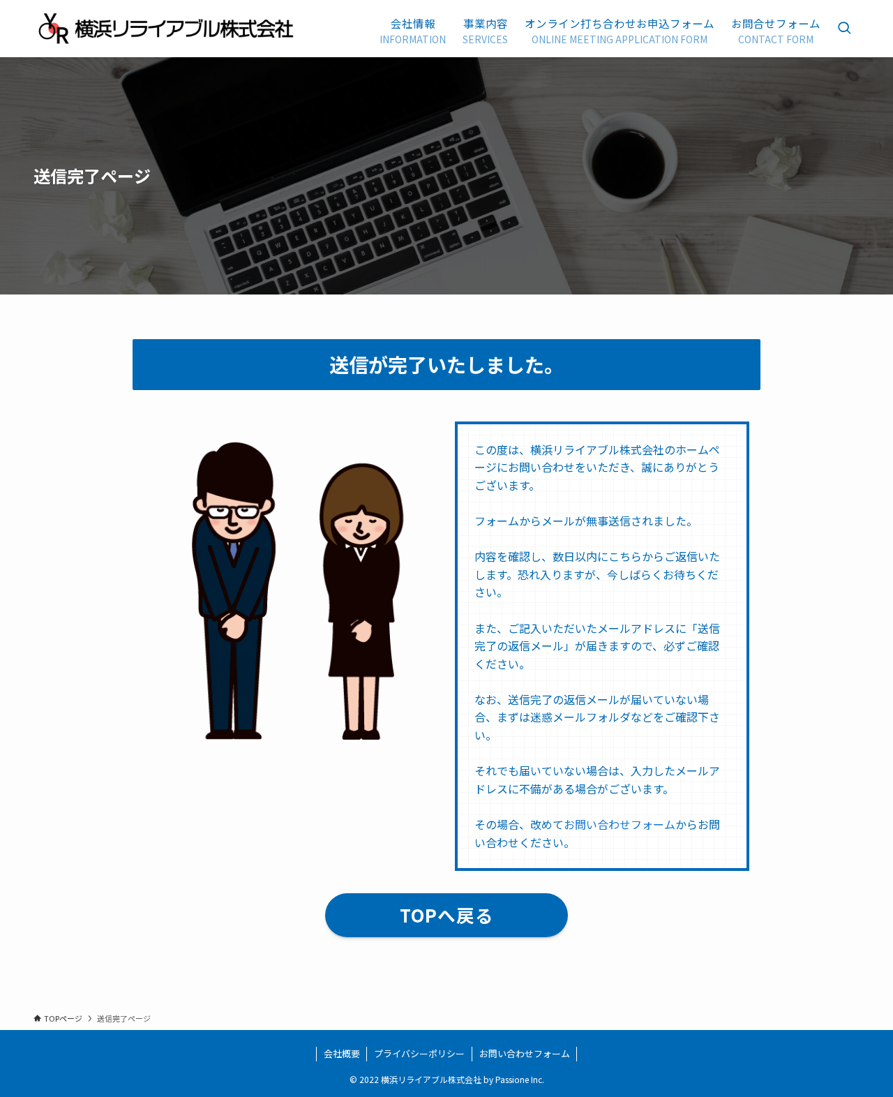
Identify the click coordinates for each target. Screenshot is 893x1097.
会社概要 (342, 1053)
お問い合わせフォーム (619, 824)
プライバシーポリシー (419, 1053)
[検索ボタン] (844, 28)
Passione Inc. (519, 1079)
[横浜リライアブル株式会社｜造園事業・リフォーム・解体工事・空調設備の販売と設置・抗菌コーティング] (166, 28)
